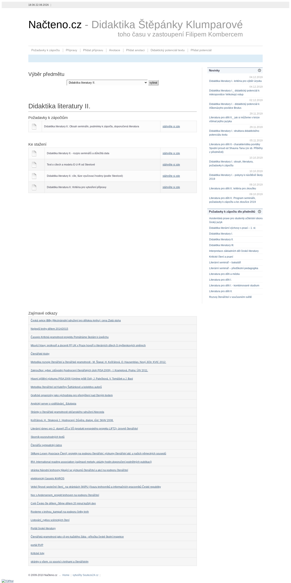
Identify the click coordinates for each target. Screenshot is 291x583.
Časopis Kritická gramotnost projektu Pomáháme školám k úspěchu (70, 337)
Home (65, 575)
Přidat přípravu (93, 50)
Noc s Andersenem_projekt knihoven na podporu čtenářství (65, 495)
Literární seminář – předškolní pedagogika (233, 268)
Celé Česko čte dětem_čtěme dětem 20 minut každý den (63, 503)
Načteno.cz (55, 24)
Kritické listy (37, 553)
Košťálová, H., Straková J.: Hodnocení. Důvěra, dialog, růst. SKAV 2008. (72, 420)
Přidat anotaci (135, 50)
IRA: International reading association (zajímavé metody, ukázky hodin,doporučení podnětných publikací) (91, 461)
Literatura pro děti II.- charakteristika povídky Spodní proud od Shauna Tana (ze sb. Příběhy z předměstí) (236, 148)
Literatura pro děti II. (220, 291)
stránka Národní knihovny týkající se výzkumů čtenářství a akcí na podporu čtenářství (79, 470)
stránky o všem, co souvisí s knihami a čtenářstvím (59, 561)
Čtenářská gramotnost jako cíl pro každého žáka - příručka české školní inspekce (77, 536)
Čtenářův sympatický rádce (46, 445)
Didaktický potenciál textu (168, 50)
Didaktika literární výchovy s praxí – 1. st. (232, 227)
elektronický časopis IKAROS (47, 478)
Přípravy (71, 50)
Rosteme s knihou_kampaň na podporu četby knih (60, 511)
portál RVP (37, 545)
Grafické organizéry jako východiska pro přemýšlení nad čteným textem (72, 395)
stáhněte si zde (171, 126)
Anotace (114, 50)
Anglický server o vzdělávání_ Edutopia (53, 403)
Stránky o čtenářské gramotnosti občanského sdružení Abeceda (67, 411)
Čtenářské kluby (40, 353)
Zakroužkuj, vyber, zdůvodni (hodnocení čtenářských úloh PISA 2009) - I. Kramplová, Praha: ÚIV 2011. (89, 370)
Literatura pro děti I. (220, 279)
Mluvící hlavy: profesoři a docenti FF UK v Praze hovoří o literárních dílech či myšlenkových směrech (88, 345)
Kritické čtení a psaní (221, 256)
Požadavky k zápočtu (45, 50)
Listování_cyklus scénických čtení (50, 520)
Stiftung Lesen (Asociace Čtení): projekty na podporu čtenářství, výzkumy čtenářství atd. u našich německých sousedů (98, 453)
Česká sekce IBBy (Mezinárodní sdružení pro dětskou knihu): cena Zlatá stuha (76, 320)
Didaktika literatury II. (221, 239)
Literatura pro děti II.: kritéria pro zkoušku (232, 188)
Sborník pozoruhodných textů (48, 436)
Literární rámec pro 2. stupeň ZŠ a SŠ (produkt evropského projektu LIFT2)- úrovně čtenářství (84, 428)
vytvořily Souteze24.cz (85, 575)
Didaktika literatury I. (221, 233)
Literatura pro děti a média (224, 274)
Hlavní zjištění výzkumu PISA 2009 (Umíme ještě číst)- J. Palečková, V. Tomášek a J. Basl (82, 378)
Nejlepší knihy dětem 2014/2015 (49, 328)
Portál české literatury (43, 528)
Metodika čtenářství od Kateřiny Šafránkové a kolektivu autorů (66, 387)
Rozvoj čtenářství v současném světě (230, 297)
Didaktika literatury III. (221, 245)
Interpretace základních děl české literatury (234, 250)
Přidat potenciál (201, 50)
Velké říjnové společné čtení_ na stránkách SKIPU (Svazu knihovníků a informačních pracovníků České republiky (96, 486)
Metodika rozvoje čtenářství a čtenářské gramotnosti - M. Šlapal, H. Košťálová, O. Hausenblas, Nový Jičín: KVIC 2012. (98, 362)
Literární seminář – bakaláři (225, 262)
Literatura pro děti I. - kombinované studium (234, 285)
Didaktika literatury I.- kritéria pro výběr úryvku (235, 81)
